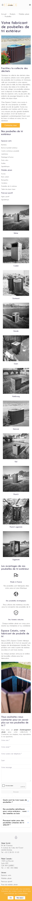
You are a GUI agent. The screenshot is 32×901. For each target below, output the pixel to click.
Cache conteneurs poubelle (10, 151)
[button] (30, 4)
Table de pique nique (8, 189)
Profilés (3, 163)
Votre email (5, 747)
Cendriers (4, 183)
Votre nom (5, 740)
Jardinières (4, 154)
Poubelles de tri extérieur (9, 186)
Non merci (20, 898)
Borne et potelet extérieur (9, 148)
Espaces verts (6, 875)
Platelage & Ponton (7, 157)
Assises (3, 173)
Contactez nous (11, 125)
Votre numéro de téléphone (11, 754)
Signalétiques (5, 166)
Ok (11, 898)
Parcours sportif (6, 881)
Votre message (6, 767)
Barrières (4, 144)
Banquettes (4, 180)
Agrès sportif (5, 196)
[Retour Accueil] (9, 4)
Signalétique (5, 199)
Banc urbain (5, 177)
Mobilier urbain (6, 878)
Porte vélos (4, 160)
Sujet (3, 760)
